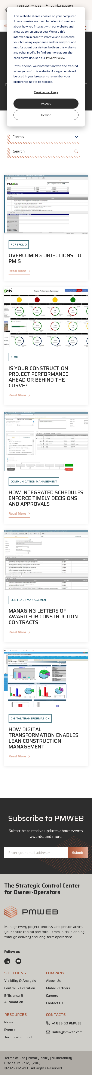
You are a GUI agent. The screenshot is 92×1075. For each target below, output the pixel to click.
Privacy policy (38, 1057)
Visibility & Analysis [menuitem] (20, 980)
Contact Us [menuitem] (54, 1003)
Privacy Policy (55, 58)
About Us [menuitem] (53, 980)
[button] (31, 916)
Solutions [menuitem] (15, 973)
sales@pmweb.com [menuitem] (67, 1032)
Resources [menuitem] (15, 1015)
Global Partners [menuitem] (58, 988)
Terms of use (14, 1057)
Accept (46, 103)
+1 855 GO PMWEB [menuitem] (28, 5)
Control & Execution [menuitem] (19, 988)
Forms (18, 137)
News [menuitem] (8, 1022)
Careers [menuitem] (52, 995)
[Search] (76, 151)
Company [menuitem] (55, 973)
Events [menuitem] (9, 1029)
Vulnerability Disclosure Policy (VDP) (38, 1060)
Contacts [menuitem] (56, 1015)
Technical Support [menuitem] (61, 5)
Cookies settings (46, 92)
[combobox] (46, 151)
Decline (46, 115)
